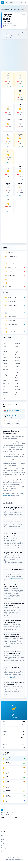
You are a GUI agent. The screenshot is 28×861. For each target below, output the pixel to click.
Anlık (15, 37)
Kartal (4, 377)
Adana (2, 845)
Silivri (16, 386)
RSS (16, 820)
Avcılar (16, 346)
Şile (4, 386)
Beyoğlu (5, 360)
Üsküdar (17, 395)
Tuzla (16, 392)
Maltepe (5, 380)
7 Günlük (7, 423)
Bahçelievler (18, 349)
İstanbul (3, 833)
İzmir (2, 837)
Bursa (2, 841)
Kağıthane (17, 375)
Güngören (17, 372)
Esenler (5, 366)
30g (18, 35)
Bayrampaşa (6, 354)
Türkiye (8, 8)
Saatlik (13, 32)
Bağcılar (5, 349)
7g (22, 32)
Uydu (2, 824)
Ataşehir (5, 346)
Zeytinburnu (6, 398)
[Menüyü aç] (25, 2)
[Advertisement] (14, 55)
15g (7, 35)
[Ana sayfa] (2, 2)
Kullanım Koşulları (19, 824)
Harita (2, 822)
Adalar (4, 343)
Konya (2, 850)
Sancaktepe (6, 383)
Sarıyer (16, 383)
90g (11, 37)
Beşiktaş (17, 354)
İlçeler (19, 37)
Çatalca (5, 363)
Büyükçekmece (18, 360)
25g (15, 35)
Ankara (3, 835)
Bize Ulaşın (17, 828)
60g (7, 37)
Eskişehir (3, 852)
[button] (8, 80)
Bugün (4, 32)
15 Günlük (13, 677)
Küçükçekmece (18, 377)
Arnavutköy (17, 343)
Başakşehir (17, 352)
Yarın (9, 32)
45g (3, 37)
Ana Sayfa (3, 8)
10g (3, 35)
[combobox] (14, 2)
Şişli (4, 389)
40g (22, 35)
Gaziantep (3, 847)
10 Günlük (15, 423)
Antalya (3, 839)
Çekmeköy (17, 363)
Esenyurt (17, 366)
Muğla (2, 843)
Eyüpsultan (6, 369)
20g (11, 35)
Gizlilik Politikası (19, 826)
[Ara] (21, 2)
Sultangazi (5, 392)
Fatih (16, 369)
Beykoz (4, 357)
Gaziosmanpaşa (7, 372)
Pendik (16, 380)
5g (18, 32)
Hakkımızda (18, 822)
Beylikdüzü (17, 357)
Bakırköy (5, 352)
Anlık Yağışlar (4, 826)
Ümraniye (5, 395)
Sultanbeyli (17, 389)
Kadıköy (5, 375)
